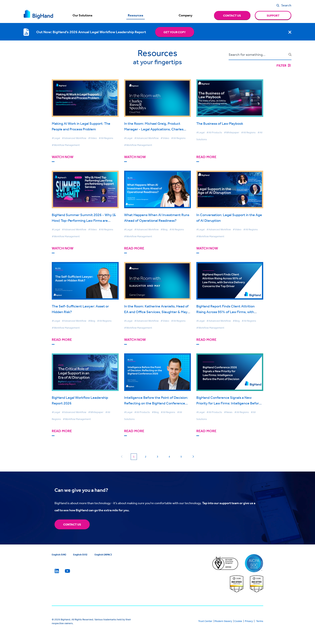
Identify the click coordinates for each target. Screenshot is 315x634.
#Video (92, 138)
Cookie (238, 621)
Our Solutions (82, 15)
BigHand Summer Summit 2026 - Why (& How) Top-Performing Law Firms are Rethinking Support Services (84, 220)
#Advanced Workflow (74, 138)
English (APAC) (103, 554)
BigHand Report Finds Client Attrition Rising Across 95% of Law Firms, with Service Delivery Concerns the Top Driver (228, 311)
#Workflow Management (66, 145)
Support (273, 15)
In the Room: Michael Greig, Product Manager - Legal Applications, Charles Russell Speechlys (153, 129)
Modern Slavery (223, 621)
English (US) (80, 554)
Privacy (249, 621)
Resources (135, 15)
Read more (206, 157)
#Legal (56, 138)
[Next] (193, 456)
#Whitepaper (231, 132)
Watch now (62, 157)
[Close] (290, 32)
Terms (259, 621)
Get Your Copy (175, 32)
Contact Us (72, 524)
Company (185, 15)
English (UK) (59, 554)
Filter (282, 65)
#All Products (214, 132)
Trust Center (205, 621)
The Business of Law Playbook (219, 123)
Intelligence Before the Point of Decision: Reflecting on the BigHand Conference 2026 (156, 403)
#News (228, 412)
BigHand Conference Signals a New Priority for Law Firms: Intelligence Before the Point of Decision (228, 403)
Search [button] (286, 5)
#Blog (164, 229)
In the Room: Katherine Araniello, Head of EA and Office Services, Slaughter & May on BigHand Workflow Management (156, 311)
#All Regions (106, 138)
